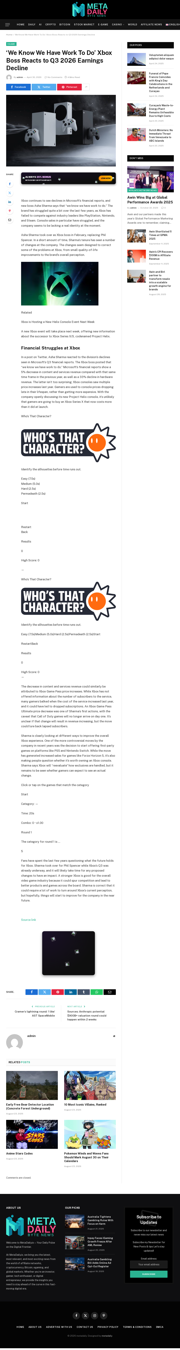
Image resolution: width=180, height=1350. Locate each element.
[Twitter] (9, 192)
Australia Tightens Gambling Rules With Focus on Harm (100, 1220)
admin (20, 77)
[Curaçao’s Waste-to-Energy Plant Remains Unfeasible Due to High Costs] (136, 109)
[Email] (9, 219)
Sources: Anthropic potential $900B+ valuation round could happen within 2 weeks (86, 1015)
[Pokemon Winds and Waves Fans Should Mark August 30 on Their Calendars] (90, 1134)
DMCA (160, 1327)
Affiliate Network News (143, 190)
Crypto (50, 24)
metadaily (107, 1336)
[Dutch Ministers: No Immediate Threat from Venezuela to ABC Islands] (136, 134)
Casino (117, 24)
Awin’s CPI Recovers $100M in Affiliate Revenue (161, 255)
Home (21, 24)
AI (40, 24)
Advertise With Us (59, 1327)
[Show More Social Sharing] (86, 87)
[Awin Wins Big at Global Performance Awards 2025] (150, 179)
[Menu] (7, 25)
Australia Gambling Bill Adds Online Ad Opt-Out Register (100, 1263)
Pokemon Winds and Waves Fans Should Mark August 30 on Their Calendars (86, 1157)
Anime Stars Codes (19, 1153)
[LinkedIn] (9, 201)
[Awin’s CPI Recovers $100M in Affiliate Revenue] (136, 256)
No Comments (55, 77)
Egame (11, 44)
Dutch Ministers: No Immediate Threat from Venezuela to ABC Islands (161, 135)
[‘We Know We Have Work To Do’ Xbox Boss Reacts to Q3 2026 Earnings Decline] (61, 131)
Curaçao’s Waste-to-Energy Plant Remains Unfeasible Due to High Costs (161, 110)
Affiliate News (151, 24)
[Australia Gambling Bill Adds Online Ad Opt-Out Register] (74, 1264)
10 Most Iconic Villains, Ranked (85, 1104)
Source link (28, 920)
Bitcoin (64, 24)
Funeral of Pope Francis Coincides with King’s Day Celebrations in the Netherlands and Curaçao (160, 82)
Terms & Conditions (137, 1327)
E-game (103, 24)
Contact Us (85, 1327)
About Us (34, 1327)
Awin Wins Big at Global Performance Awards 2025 (150, 199)
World (132, 24)
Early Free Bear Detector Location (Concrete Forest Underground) (30, 1106)
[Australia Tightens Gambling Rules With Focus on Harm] (74, 1221)
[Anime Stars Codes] (32, 1134)
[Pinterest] (9, 210)
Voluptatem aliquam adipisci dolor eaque (161, 57)
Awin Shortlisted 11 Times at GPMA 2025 (160, 235)
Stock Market (84, 24)
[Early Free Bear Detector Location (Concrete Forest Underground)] (32, 1085)
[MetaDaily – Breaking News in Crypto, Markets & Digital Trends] (90, 9)
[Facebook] (9, 183)
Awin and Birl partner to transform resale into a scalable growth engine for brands (160, 280)
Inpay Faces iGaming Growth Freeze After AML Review (100, 1242)
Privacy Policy (108, 1327)
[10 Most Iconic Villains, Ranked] (90, 1085)
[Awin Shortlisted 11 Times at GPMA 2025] (136, 235)
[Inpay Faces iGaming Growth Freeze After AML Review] (74, 1242)
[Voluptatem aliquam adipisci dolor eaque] (136, 59)
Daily (32, 24)
